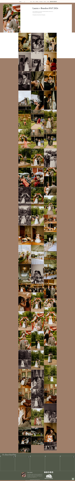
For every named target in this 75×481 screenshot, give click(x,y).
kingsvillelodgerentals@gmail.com (45, 480)
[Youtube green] (53, 1)
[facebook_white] (45, 472)
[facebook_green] (50, 1)
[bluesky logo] (52, 472)
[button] (44, 1)
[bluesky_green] (54, 1)
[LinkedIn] (50, 472)
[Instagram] (47, 472)
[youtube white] (48, 472)
